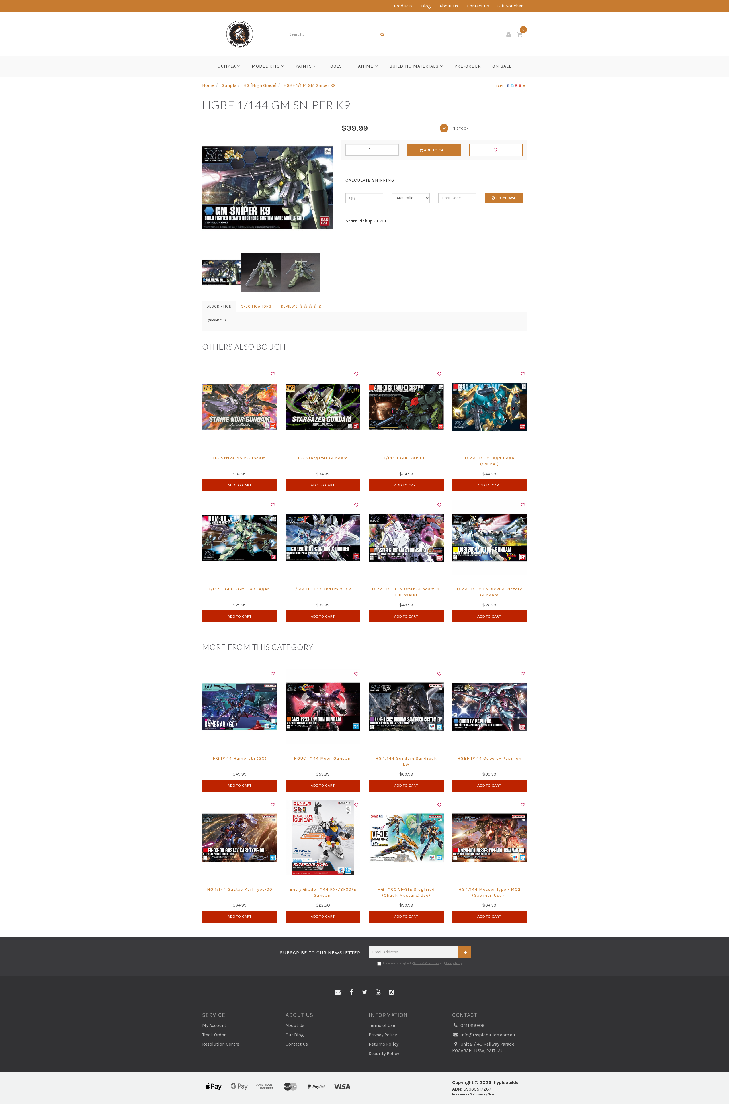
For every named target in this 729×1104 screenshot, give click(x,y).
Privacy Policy (453, 963)
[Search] (382, 34)
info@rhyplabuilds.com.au (487, 1034)
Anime (366, 66)
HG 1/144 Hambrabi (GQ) (240, 758)
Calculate (505, 197)
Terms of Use (382, 1025)
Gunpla (227, 66)
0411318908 (472, 1025)
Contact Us (478, 6)
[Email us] (337, 992)
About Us (448, 6)
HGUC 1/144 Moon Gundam (323, 758)
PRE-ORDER (467, 66)
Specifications (256, 306)
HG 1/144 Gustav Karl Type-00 (239, 889)
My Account (214, 1025)
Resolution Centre (220, 1044)
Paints (304, 66)
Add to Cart (435, 150)
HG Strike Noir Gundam (239, 458)
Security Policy (384, 1053)
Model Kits (266, 66)
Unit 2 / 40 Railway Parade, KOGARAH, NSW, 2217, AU (483, 1047)
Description (219, 306)
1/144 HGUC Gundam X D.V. (323, 589)
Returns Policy (383, 1044)
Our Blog (295, 1034)
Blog (426, 6)
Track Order (214, 1034)
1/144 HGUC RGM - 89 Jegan (239, 589)
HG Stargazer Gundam (323, 458)
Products (403, 6)
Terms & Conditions (426, 963)
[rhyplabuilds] (239, 33)
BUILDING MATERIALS (414, 66)
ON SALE (502, 66)
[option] (267, 187)
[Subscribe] (464, 952)
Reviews (290, 306)
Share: (500, 86)
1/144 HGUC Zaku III (406, 458)
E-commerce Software (467, 1094)
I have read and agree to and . (423, 963)
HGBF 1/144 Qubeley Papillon (489, 758)
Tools (335, 66)
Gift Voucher (510, 6)
